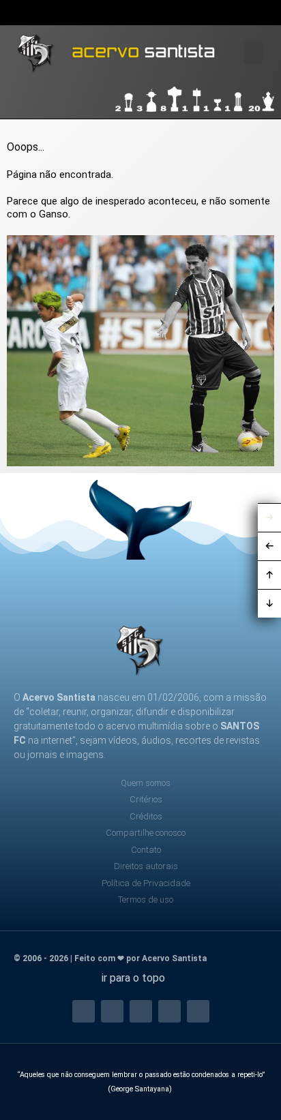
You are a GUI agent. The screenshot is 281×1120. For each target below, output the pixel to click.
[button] (263, 13)
